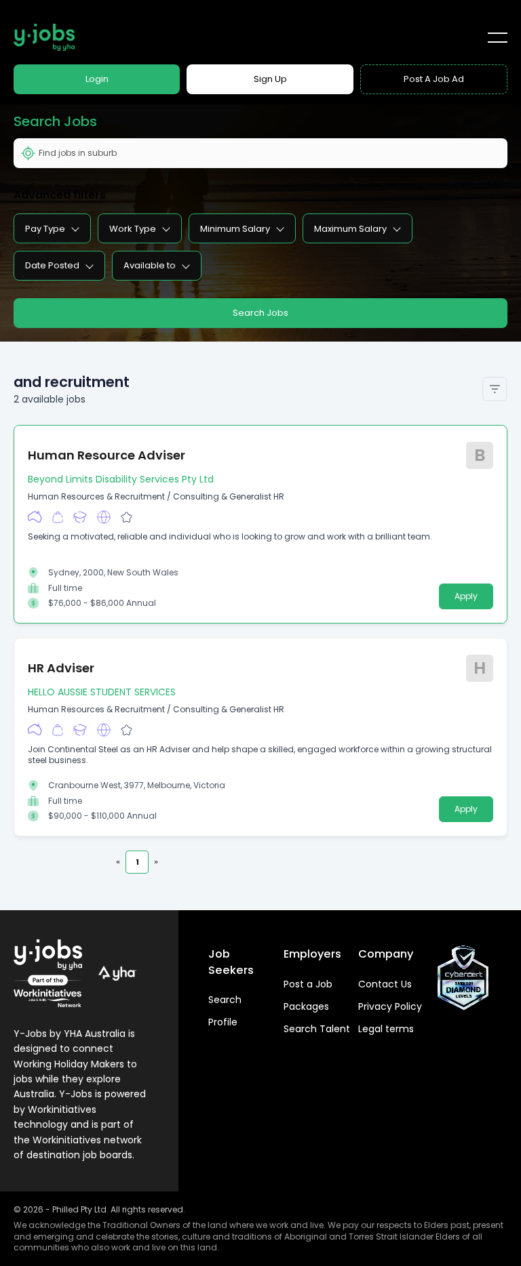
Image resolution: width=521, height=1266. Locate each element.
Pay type (45, 228)
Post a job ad (434, 79)
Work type (132, 228)
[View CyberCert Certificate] (463, 978)
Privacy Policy (390, 1006)
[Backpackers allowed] (57, 517)
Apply (466, 596)
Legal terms (386, 1029)
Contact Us (385, 984)
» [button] (156, 861)
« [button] (118, 861)
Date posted (52, 265)
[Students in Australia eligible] (80, 517)
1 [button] (137, 862)
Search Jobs (260, 312)
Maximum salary (350, 228)
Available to (149, 265)
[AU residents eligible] (35, 517)
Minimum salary (235, 228)
